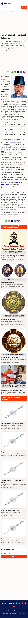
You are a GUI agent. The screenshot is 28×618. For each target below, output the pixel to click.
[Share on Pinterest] (24, 72)
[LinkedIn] (25, 603)
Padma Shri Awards (7, 283)
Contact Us (4, 603)
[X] (19, 603)
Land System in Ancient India (10, 510)
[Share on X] (18, 72)
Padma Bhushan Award (8, 319)
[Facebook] (16, 603)
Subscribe (14, 556)
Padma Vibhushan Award (9, 357)
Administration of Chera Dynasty (12, 423)
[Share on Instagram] (15, 72)
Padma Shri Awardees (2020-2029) (12, 390)
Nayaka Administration (8, 452)
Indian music (13, 142)
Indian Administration (18, 11)
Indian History (9, 11)
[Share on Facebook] (21, 72)
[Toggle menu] (26, 3)
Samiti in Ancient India (8, 539)
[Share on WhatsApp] (12, 72)
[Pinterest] (22, 603)
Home (2, 11)
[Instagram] (14, 606)
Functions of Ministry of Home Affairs (13, 256)
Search (24, 7)
